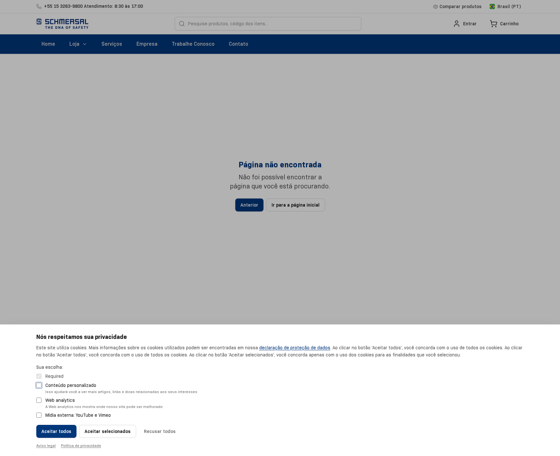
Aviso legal (46, 445)
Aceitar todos (56, 431)
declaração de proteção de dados (294, 348)
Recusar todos (160, 431)
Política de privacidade (81, 445)
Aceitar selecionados (108, 431)
